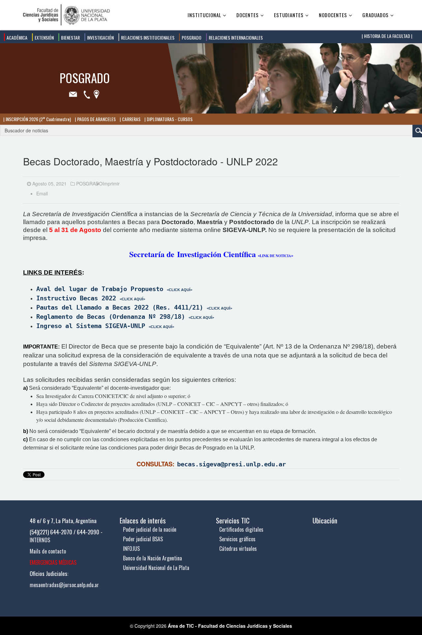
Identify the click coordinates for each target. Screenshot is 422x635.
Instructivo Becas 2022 (76, 298)
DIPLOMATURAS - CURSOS (169, 119)
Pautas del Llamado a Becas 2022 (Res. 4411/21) (119, 307)
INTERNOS (40, 540)
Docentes (247, 14)
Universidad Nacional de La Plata (156, 568)
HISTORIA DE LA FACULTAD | (387, 35)
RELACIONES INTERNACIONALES (235, 37)
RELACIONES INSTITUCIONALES (147, 37)
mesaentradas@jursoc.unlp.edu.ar (64, 585)
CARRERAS (130, 119)
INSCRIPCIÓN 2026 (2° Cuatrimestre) (38, 119)
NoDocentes (333, 14)
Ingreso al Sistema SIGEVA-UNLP (90, 325)
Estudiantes (289, 14)
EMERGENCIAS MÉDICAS (53, 562)
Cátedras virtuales (238, 548)
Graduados (375, 14)
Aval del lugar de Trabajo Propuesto (114, 288)
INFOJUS (131, 548)
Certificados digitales (241, 529)
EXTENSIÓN (44, 37)
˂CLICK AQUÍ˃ (132, 299)
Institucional (204, 14)
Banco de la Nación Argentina (152, 558)
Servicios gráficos (237, 539)
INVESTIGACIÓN (100, 37)
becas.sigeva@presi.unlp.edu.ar (231, 464)
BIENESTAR (70, 37)
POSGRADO (191, 37)
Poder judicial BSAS (143, 539)
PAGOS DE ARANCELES (96, 119)
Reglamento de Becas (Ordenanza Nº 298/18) (110, 316)
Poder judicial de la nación (149, 529)
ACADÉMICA (16, 37)
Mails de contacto (48, 551)
